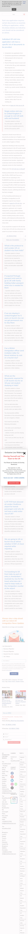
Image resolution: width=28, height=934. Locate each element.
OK (14, 9)
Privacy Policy (24, 2)
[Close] (24, 453)
